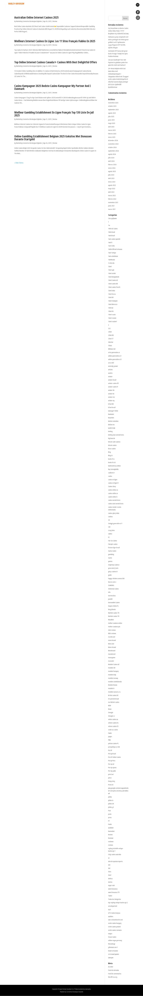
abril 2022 (111, 192)
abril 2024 (111, 161)
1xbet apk (111, 270)
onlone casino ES (113, 723)
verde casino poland (114, 927)
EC (109, 537)
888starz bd (111, 349)
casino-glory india (113, 513)
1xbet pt (110, 308)
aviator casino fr (113, 387)
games (110, 561)
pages (110, 736)
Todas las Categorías (114, 899)
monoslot (111, 661)
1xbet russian (112, 318)
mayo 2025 (111, 123)
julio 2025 (111, 116)
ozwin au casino (113, 730)
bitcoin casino (112, 445)
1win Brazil (111, 235)
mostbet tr (111, 688)
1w (109, 225)
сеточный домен (113, 954)
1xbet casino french (114, 287)
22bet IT (111, 339)
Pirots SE (110, 785)
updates (110, 916)
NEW (109, 706)
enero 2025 (111, 137)
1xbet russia (112, 314)
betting (110, 431)
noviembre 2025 (113, 103)
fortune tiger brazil (114, 547)
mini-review (112, 630)
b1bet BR (111, 404)
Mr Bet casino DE (113, 695)
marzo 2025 (112, 130)
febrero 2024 (112, 164)
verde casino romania (115, 930)
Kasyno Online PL (113, 606)
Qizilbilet (111, 828)
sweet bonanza (112, 889)
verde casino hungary (114, 923)
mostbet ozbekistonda (115, 682)
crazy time (111, 530)
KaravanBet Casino (114, 602)
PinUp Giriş (111, 781)
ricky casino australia (114, 854)
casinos (110, 516)
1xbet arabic (112, 273)
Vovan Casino (112, 937)
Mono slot (111, 644)
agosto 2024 (112, 154)
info (109, 592)
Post (109, 811)
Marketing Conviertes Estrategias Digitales (29, 21)
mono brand (112, 640)
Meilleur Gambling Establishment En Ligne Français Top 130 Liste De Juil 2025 (54, 113)
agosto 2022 (112, 185)
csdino (110, 534)
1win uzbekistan (113, 256)
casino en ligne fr (113, 483)
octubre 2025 (112, 106)
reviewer (111, 841)
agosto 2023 (112, 171)
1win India (111, 246)
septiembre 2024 (113, 151)
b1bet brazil (112, 407)
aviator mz (111, 397)
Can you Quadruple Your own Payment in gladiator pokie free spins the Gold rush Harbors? (118, 62)
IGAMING (111, 585)
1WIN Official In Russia (115, 249)
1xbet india (111, 290)
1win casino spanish (114, 239)
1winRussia (111, 260)
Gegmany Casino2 (113, 565)
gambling (111, 554)
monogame (111, 657)
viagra (110, 934)
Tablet (110, 896)
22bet (110, 332)
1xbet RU (111, 311)
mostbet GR (111, 668)
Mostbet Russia (112, 685)
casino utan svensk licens (115, 504)
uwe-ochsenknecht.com (115, 920)
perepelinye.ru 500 (114, 747)
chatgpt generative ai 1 (115, 523)
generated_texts (113, 568)
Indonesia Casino (113, 589)
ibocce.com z (112, 582)
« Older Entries (18, 163)
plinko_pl (111, 807)
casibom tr (111, 473)
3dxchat (110, 342)
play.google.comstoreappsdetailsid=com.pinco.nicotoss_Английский (118, 790)
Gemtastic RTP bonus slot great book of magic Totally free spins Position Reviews (118, 53)
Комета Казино (113, 951)
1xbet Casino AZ (113, 280)
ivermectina (112, 596)
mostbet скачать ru (114, 692)
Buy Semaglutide (113, 469)
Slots (109, 872)
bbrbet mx (111, 425)
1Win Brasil (111, 232)
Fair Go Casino (112, 541)
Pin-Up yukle (112, 771)
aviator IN (111, 390)
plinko (110, 797)
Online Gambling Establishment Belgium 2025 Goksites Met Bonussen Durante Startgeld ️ (53, 137)
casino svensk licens (114, 500)
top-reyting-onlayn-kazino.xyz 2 (118, 902)
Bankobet (111, 414)
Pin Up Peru (111, 761)
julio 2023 (111, 175)
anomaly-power (113, 366)
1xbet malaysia (112, 301)
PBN (109, 740)
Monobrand (111, 650)
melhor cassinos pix (114, 626)
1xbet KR (111, 297)
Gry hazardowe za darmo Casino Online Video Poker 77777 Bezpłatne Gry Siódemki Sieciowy (118, 31)
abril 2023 (111, 178)
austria (110, 373)
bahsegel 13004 (113, 411)
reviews (110, 845)
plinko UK (111, 804)
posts (109, 814)
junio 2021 (111, 206)
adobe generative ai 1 (115, 356)
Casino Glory (112, 486)
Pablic (110, 733)
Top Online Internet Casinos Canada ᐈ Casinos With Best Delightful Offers (55, 62)
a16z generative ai (114, 352)
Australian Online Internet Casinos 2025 (36, 17)
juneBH (110, 599)
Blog (109, 452)
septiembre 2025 (113, 109)
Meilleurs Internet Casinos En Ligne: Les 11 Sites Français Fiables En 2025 (54, 41)
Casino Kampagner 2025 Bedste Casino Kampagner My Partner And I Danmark (52, 87)
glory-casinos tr (113, 571)
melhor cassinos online (115, 623)
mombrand (111, 637)
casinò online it (112, 497)
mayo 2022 (111, 188)
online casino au (113, 719)
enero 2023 (111, 182)
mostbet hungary (113, 671)
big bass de (111, 438)
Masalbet (111, 620)
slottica (110, 878)
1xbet (110, 266)
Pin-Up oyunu (112, 767)
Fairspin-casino (112, 544)
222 (109, 328)
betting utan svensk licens (116, 435)
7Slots (110, 345)
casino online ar (113, 493)
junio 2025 (111, 120)
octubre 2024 (112, 147)
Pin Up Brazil (112, 754)
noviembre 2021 (113, 202)
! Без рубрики (112, 218)
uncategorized (112, 906)
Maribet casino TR (113, 613)
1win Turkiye (112, 253)
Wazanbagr (111, 944)
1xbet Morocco (112, 304)
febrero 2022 (112, 199)
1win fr (110, 242)
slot (109, 865)
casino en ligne (112, 480)
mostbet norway (113, 678)
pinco (109, 778)
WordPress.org (112, 977)
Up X (109, 909)
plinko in (110, 800)
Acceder (110, 967)
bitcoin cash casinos (114, 442)
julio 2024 (111, 158)
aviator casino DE (113, 383)
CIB (109, 527)
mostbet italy (112, 675)
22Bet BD (111, 335)
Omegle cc (111, 716)
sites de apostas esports (115, 861)
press (109, 817)
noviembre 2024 (113, 144)
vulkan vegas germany (115, 940)
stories (110, 882)
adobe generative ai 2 (115, 359)
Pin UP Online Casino (114, 757)
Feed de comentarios (114, 974)
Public (110, 824)
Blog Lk (110, 455)
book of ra (111, 459)
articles (110, 369)
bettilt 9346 (111, 428)
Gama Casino (112, 551)
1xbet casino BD (113, 284)
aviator (110, 376)
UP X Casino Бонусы (114, 913)
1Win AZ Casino (113, 229)
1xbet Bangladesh (113, 277)
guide (110, 575)
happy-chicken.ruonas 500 (116, 578)
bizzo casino (112, 449)
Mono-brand (112, 647)
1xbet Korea (112, 294)
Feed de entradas (113, 970)
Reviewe (110, 838)
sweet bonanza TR (113, 892)
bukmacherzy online (114, 466)
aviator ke (111, 394)
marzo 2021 (112, 209)
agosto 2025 (112, 113)
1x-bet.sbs (111, 263)
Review (55, 21)
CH (109, 520)
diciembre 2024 (113, 140)
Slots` (109, 875)
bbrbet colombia (113, 421)
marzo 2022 (112, 195)
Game (110, 558)
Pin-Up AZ (111, 764)
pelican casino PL (113, 743)
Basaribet (111, 418)
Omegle (110, 712)
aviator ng (111, 400)
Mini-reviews (112, 633)
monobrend (111, 654)
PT (109, 821)
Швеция (110, 957)
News (109, 709)
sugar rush (111, 885)
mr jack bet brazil (113, 699)
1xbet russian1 (112, 321)
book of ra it (112, 462)
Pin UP (110, 750)
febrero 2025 (112, 134)
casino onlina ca (113, 490)
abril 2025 (111, 127)
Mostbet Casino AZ (113, 664)
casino (110, 476)
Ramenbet (111, 831)
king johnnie (112, 609)
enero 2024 (111, 168)
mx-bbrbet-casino (113, 702)
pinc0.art (111, 774)
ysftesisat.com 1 (113, 947)
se (108, 858)
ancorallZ (111, 363)
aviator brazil (112, 380)
